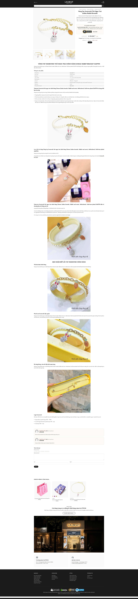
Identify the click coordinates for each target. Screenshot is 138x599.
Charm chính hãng (37, 580)
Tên (34, 461)
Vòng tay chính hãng (90, 9)
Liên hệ (90, 42)
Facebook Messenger (75, 562)
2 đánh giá (89, 40)
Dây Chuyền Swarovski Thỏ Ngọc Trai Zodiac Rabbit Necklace (78, 499)
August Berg (53, 575)
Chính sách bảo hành (73, 575)
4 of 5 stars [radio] (42, 451)
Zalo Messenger (81, 562)
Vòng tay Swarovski (98, 9)
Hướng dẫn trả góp (72, 580)
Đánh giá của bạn (36, 449)
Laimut (53, 498)
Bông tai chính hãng (37, 577)
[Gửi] (103, 6)
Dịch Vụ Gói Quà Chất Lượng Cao (57, 499)
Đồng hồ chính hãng (37, 582)
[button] (35, 2)
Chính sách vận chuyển (73, 576)
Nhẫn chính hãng (36, 579)
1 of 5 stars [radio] (34, 451)
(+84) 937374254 (78, 563)
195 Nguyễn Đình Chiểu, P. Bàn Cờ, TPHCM (46, 562)
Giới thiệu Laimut (89, 575)
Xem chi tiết (95, 31)
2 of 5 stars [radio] (36, 451)
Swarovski (71, 72)
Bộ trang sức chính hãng (37, 581)
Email (71, 461)
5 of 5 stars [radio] (47, 451)
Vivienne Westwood (55, 577)
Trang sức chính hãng (82, 9)
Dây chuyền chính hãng (37, 575)
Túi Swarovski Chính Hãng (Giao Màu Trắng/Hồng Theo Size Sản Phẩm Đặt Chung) (42, 498)
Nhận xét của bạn (37, 452)
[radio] (52, 496)
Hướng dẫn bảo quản (73, 579)
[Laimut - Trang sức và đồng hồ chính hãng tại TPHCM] (69, 2)
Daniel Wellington (54, 576)
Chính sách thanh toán (73, 577)
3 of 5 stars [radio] (38, 451)
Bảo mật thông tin (90, 577)
